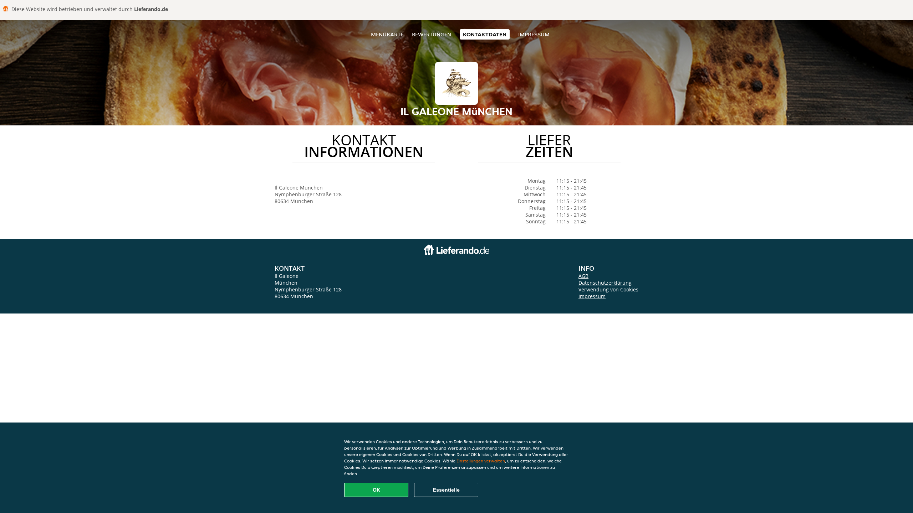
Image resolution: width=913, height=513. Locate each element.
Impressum (534, 34)
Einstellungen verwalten (480, 460)
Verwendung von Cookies (608, 289)
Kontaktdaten (484, 34)
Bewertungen (431, 34)
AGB (583, 276)
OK (376, 490)
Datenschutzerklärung (605, 282)
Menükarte (387, 34)
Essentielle (446, 490)
